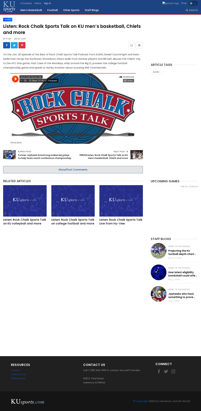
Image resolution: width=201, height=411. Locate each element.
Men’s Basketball (31, 10)
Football (52, 10)
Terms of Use (18, 374)
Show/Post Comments (73, 169)
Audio (156, 71)
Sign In (47, 3)
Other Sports (71, 10)
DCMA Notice (18, 378)
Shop (184, 3)
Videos (37, 3)
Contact (15, 370)
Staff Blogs (92, 10)
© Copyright (140, 401)
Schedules (26, 3)
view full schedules (189, 186)
